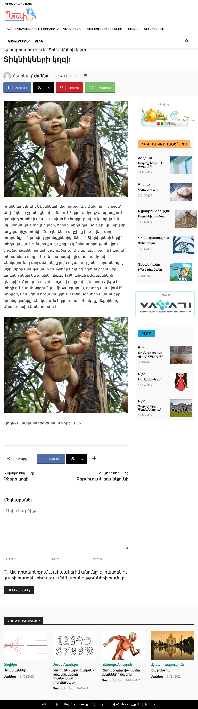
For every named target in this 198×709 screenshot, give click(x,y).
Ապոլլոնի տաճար (151, 216)
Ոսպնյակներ (15, 670)
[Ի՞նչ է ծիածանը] (181, 272)
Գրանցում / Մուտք (19, 3)
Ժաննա (42, 76)
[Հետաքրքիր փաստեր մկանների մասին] (123, 645)
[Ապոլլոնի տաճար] (186, 219)
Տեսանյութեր (149, 264)
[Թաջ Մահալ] (172, 645)
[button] (186, 41)
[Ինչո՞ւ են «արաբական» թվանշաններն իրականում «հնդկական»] (74, 645)
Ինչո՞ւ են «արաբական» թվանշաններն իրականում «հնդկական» (73, 676)
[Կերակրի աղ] (181, 192)
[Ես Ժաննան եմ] (181, 382)
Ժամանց (133, 29)
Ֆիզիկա (145, 157)
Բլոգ (39, 41)
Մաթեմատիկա (65, 664)
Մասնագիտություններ (104, 29)
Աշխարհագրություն (154, 211)
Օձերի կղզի (16, 479)
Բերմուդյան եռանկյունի (102, 479)
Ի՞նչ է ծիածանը (150, 269)
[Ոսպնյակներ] (25, 645)
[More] (94, 459)
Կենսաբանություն (153, 238)
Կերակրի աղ (148, 189)
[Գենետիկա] (183, 245)
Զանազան (70, 29)
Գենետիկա (146, 243)
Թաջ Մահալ (161, 670)
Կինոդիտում (154, 29)
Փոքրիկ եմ (145, 704)
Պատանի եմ (63, 688)
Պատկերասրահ (18, 41)
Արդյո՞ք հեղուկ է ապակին (150, 164)
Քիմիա (144, 184)
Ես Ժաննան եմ (149, 379)
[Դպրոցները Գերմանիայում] (181, 408)
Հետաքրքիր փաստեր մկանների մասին (121, 672)
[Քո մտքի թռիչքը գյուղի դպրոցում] (181, 355)
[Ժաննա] (8, 76)
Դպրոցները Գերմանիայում (149, 408)
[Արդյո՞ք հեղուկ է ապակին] (181, 165)
